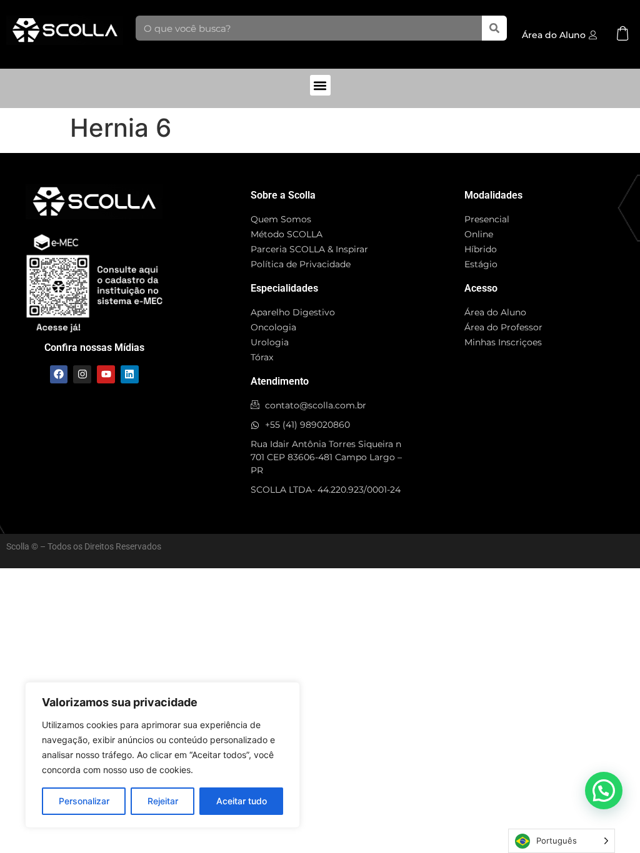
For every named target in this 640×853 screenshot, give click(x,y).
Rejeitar (163, 801)
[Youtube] (106, 374)
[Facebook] (59, 374)
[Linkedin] (130, 374)
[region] (162, 755)
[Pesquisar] (494, 28)
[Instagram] (82, 374)
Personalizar (84, 801)
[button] (320, 85)
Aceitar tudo (241, 801)
